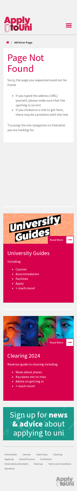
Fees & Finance (27, 459)
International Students (16, 463)
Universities (11, 454)
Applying (9, 459)
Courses (26, 454)
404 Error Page (23, 42)
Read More (56, 240)
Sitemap (38, 463)
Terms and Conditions (59, 463)
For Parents (46, 459)
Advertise (9, 468)
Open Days (42, 454)
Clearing (57, 454)
